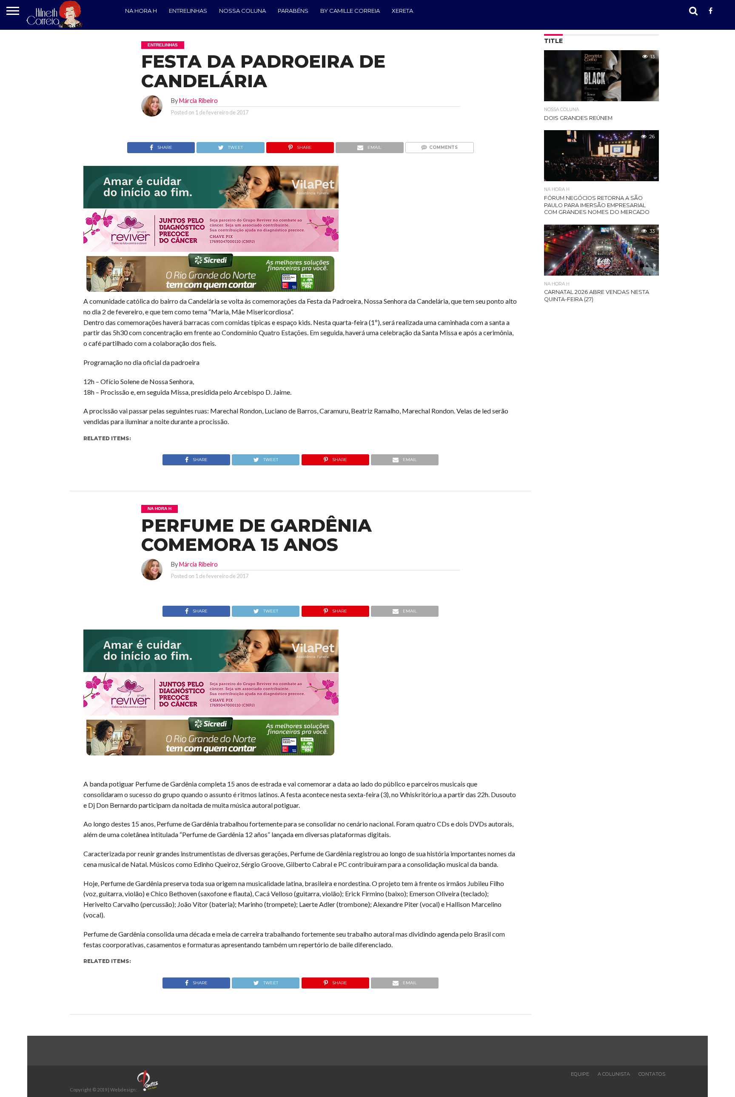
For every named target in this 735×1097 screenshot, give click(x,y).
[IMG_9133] (211, 206)
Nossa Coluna (242, 10)
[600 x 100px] (211, 292)
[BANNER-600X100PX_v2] (211, 249)
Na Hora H (141, 10)
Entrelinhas (188, 10)
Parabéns (293, 10)
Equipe (580, 1074)
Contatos (651, 1074)
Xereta (402, 10)
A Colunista (614, 1074)
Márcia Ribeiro (198, 100)
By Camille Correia (350, 10)
